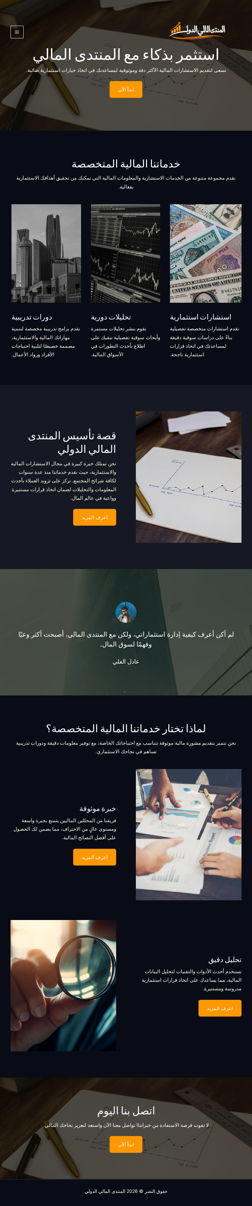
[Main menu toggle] (17, 32)
